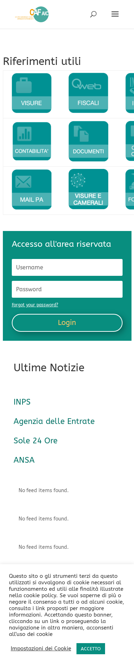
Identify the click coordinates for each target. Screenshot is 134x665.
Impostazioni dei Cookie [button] (41, 649)
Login (67, 323)
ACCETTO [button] (91, 648)
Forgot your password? (35, 304)
